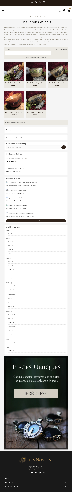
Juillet (10, 249)
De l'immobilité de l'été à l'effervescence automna (21, 185)
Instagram (44, 2)
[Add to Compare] (14, 70)
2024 (8, 258)
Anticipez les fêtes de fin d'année (16, 208)
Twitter (32, 2)
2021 (8, 339)
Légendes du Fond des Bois (14, 201)
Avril (10, 278)
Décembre (11, 241)
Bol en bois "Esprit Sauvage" (37, 83)
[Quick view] (18, 75)
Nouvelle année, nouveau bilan (15, 193)
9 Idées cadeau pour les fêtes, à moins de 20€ (20, 216)
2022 (9, 311)
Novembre (11, 245)
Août (10, 233)
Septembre (12, 294)
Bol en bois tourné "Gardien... (37, 112)
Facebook (28, 2)
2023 (9, 283)
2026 (8, 230)
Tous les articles (36, 220)
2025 (8, 238)
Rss (36, 472)
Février (11, 306)
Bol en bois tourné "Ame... (14, 83)
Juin (10, 253)
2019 (8, 347)
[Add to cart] (10, 70)
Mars (10, 335)
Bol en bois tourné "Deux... (58, 83)
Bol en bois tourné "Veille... (15, 112)
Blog (36, 2)
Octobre (11, 269)
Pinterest (40, 2)
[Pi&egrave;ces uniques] (36, 403)
